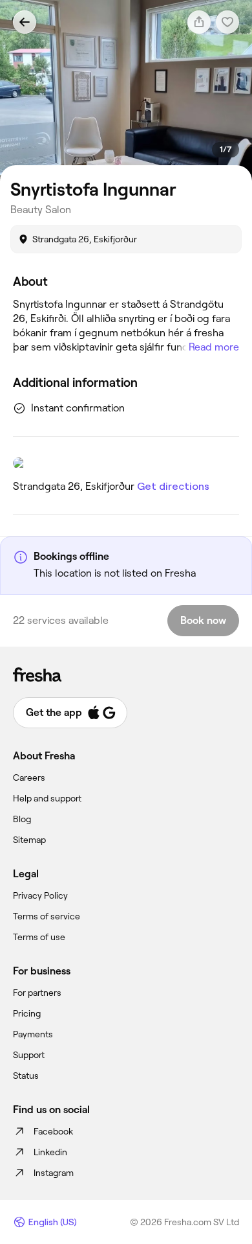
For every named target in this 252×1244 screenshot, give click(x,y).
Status (26, 1075)
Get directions (173, 486)
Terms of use (39, 937)
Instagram (54, 1173)
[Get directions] (126, 463)
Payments (33, 1034)
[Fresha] (126, 674)
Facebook (53, 1131)
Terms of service (46, 916)
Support (29, 1055)
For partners (37, 992)
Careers (29, 777)
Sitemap (29, 840)
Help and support (47, 798)
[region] (126, 90)
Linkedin (50, 1152)
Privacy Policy (40, 895)
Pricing (27, 1013)
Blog (22, 819)
